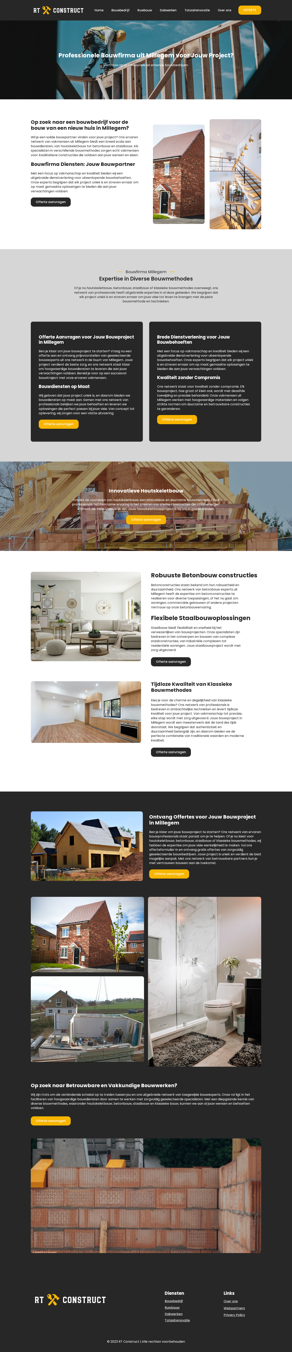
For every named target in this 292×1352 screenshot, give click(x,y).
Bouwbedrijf (120, 10)
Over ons (224, 10)
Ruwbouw (144, 10)
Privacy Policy (234, 1315)
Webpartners (234, 1308)
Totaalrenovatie (197, 10)
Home (99, 10)
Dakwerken (168, 10)
